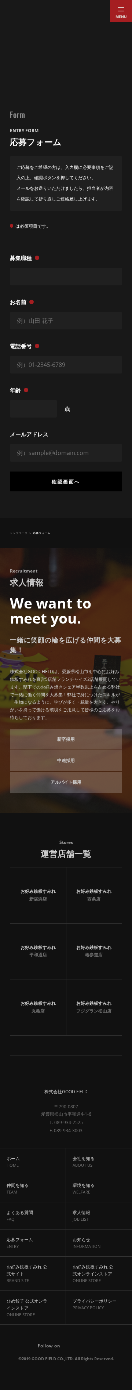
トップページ (18, 533)
